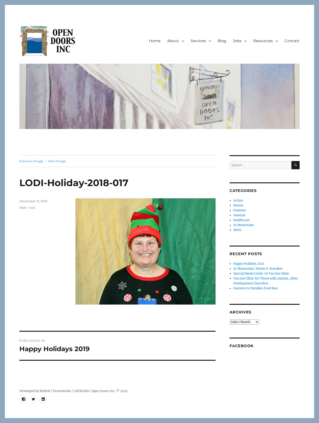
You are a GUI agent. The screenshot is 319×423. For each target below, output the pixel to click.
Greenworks (62, 391)
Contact (292, 41)
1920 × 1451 (27, 208)
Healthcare (241, 220)
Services (198, 41)
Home (155, 41)
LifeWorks (81, 391)
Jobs (237, 41)
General (239, 215)
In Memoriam (243, 225)
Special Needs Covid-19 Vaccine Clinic (261, 274)
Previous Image (31, 161)
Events (238, 205)
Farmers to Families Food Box (255, 288)
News (237, 230)
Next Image (57, 161)
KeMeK (45, 391)
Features (239, 210)
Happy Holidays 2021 (248, 264)
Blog (222, 41)
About (173, 41)
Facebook (242, 346)
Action (238, 200)
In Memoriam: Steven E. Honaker (258, 269)
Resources (263, 41)
